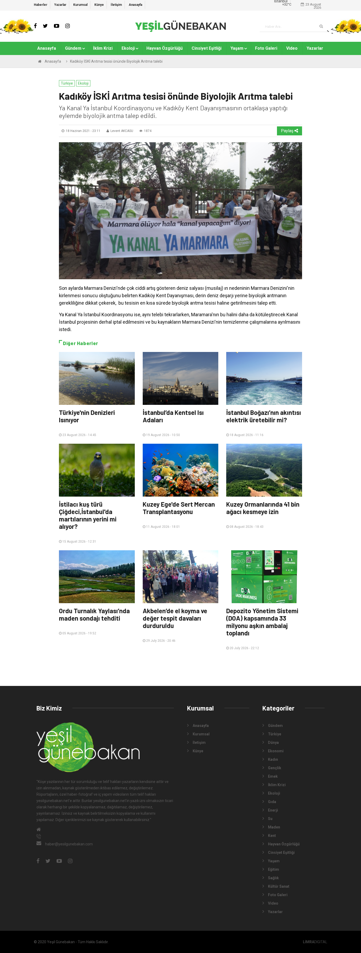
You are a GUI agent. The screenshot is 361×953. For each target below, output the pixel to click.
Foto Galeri (266, 48)
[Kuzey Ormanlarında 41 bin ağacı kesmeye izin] (264, 470)
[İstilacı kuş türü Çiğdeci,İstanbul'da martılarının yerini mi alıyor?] (97, 470)
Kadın (273, 759)
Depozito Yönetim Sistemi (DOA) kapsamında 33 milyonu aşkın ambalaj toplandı (262, 622)
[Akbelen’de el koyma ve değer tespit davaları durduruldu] (181, 576)
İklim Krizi (103, 48)
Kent (272, 835)
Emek (273, 776)
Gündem (73, 48)
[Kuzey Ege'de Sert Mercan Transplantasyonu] (181, 470)
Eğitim (273, 869)
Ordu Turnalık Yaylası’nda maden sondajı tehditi (94, 614)
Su (270, 819)
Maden (274, 827)
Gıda (272, 802)
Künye (99, 5)
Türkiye (67, 83)
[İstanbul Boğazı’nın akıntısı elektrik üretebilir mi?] (264, 378)
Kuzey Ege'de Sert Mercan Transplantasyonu (179, 507)
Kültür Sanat (278, 886)
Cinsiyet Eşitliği (206, 48)
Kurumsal (80, 5)
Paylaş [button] (287, 130)
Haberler (40, 5)
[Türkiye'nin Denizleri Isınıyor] (97, 378)
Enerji (273, 810)
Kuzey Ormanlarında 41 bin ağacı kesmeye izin (262, 507)
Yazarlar (60, 5)
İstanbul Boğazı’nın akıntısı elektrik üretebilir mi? (263, 416)
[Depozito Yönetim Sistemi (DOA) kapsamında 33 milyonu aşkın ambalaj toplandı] (264, 576)
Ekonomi (276, 751)
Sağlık (273, 878)
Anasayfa (135, 5)
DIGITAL (315, 942)
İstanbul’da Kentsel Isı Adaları (173, 416)
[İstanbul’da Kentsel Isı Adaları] (181, 378)
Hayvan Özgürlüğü (164, 48)
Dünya (273, 742)
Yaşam (236, 48)
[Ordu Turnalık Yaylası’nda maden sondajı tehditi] (97, 576)
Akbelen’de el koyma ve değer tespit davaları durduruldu (175, 618)
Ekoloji (128, 48)
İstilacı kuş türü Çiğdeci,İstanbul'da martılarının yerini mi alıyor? (88, 515)
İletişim (116, 5)
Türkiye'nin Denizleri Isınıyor (87, 416)
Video (292, 48)
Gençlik (274, 768)
